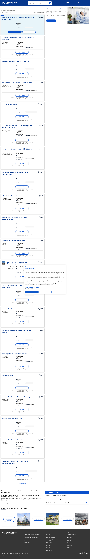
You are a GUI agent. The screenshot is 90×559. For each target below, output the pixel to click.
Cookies (16, 553)
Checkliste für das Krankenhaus (29, 540)
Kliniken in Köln (48, 545)
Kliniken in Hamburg (49, 539)
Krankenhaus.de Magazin (71, 534)
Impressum (12, 553)
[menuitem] (75, 4)
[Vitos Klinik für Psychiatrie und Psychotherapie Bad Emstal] (3, 263)
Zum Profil (29, 31)
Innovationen (69, 545)
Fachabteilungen (70, 540)
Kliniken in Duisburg (49, 540)
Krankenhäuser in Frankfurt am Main (9, 519)
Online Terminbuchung (7, 12)
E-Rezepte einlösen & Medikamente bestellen (32, 534)
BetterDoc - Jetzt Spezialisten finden (30, 535)
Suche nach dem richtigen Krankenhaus (31, 537)
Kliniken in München (49, 535)
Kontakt (85, 4)
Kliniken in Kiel (48, 547)
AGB (19, 553)
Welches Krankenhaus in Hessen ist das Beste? (57, 502)
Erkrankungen (69, 537)
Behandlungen (69, 539)
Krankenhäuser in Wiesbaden (67, 518)
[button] (41, 12)
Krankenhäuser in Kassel (38, 518)
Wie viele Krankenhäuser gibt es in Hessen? (56, 495)
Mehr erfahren (51, 20)
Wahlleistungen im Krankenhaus (29, 539)
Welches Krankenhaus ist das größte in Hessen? (57, 499)
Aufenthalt (69, 535)
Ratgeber (80, 4)
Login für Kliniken (5, 535)
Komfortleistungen (27, 542)
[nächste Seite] (27, 483)
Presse (7, 553)
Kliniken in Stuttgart (49, 542)
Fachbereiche (14, 8)
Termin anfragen (15, 31)
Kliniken (74, 4)
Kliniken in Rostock (49, 550)
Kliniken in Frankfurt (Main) (50, 537)
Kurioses (68, 542)
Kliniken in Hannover (49, 548)
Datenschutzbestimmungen (60, 265)
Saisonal (68, 547)
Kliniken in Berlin (49, 534)
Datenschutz (24, 553)
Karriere (28, 553)
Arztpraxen (21, 8)
